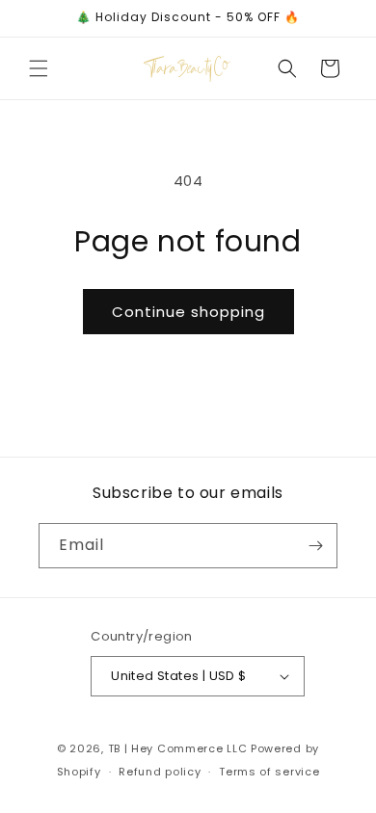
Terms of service (269, 771)
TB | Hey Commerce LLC (178, 748)
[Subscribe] (315, 545)
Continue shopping (188, 312)
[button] (38, 68)
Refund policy (160, 771)
